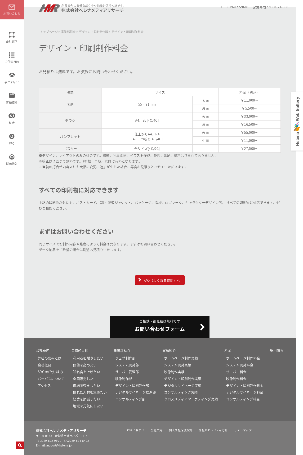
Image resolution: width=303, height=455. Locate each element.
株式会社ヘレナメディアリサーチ (82, 10)
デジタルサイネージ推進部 (135, 392)
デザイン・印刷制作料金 (244, 385)
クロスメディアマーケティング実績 (191, 399)
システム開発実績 (177, 364)
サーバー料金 (236, 371)
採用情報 (12, 164)
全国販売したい (85, 378)
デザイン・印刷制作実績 (182, 378)
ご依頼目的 (11, 62)
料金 (12, 123)
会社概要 (44, 364)
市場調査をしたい (86, 385)
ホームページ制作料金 (243, 358)
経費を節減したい (86, 399)
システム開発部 (127, 364)
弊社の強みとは (49, 358)
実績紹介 (12, 102)
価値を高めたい (85, 364)
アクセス (44, 385)
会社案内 (12, 41)
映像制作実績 (174, 371)
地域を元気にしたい (88, 405)
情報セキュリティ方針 (213, 430)
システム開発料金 (239, 364)
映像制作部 (123, 378)
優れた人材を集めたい (90, 392)
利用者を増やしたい (88, 358)
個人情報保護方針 (180, 430)
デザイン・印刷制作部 (132, 385)
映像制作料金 (236, 378)
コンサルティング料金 (243, 399)
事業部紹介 (11, 82)
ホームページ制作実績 (181, 358)
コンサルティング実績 (181, 392)
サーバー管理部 (127, 371)
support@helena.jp (58, 445)
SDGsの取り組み (50, 371)
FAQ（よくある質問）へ (162, 280)
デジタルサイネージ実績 (182, 385)
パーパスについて (51, 378)
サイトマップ (243, 430)
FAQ (12, 143)
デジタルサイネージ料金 (244, 392)
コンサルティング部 (130, 399)
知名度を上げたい (86, 371)
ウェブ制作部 (125, 358)
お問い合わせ (135, 430)
